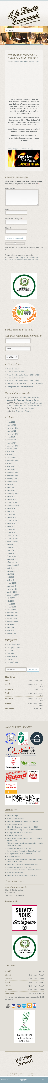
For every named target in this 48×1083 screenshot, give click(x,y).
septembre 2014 (13, 595)
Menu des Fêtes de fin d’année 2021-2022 (22, 875)
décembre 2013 (12, 612)
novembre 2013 (12, 615)
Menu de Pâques (13, 369)
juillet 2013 (11, 624)
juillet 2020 (11, 484)
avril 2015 (10, 580)
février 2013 (11, 633)
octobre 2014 (12, 592)
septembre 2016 (13, 541)
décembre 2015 (12, 562)
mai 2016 (10, 547)
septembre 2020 (13, 481)
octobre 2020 (12, 478)
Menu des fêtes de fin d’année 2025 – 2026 (23, 375)
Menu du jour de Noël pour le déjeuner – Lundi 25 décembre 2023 (24, 839)
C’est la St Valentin (13, 856)
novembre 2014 (12, 589)
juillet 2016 (11, 544)
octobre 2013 (12, 618)
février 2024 (11, 439)
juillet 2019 (11, 496)
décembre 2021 (12, 472)
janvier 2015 (11, 586)
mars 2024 (11, 437)
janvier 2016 (11, 559)
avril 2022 (10, 466)
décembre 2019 (12, 493)
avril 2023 (10, 451)
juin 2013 (10, 627)
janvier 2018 (11, 517)
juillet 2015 (11, 571)
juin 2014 (10, 601)
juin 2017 (10, 526)
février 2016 (11, 556)
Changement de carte (15, 647)
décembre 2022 (12, 460)
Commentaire (10, 188)
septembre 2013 (13, 621)
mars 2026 (11, 422)
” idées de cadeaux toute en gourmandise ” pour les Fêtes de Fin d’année (25, 860)
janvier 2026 (11, 425)
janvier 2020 (11, 490)
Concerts (10, 650)
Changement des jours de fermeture (20, 386)
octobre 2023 (12, 448)
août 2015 (10, 568)
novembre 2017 (12, 520)
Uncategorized (12, 662)
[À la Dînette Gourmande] (24, 13)
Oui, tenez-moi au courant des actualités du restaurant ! (24, 248)
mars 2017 (11, 529)
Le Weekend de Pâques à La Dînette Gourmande (25, 383)
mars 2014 (11, 604)
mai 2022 (10, 463)
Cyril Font (34, 62)
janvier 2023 (11, 458)
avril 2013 (10, 630)
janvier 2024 (11, 443)
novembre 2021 (12, 475)
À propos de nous (16, 1074)
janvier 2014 (11, 609)
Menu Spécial (12, 656)
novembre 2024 (12, 434)
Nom (7, 209)
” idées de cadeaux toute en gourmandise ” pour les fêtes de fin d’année (25, 844)
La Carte (31, 1074)
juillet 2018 (11, 508)
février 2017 (11, 532)
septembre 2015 (13, 565)
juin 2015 (10, 574)
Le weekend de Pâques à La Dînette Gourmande (24, 851)
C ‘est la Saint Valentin (15, 378)
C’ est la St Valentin (26, 408)
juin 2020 (10, 487)
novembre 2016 (12, 538)
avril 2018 (10, 511)
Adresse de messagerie (14, 218)
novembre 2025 (12, 428)
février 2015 (11, 583)
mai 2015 (10, 577)
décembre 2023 (12, 446)
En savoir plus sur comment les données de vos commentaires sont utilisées (21, 258)
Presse (9, 659)
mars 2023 (11, 454)
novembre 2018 (12, 502)
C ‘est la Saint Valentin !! (16, 371)
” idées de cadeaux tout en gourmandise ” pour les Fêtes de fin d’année (23, 398)
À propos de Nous (13, 644)
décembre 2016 (12, 535)
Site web (8, 228)
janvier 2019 (11, 499)
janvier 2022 (11, 469)
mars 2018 (11, 514)
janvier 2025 (11, 431)
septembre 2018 (13, 505)
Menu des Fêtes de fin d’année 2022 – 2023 (22, 864)
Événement (11, 653)
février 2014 (11, 607)
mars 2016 (11, 553)
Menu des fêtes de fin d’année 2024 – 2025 (23, 380)
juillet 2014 (11, 598)
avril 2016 (10, 550)
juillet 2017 (11, 523)
